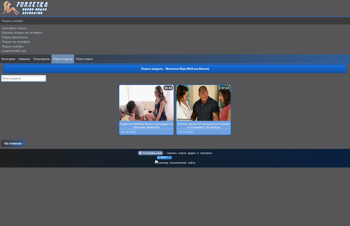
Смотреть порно (14, 28)
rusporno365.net (14, 50)
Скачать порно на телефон (22, 32)
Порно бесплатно (15, 37)
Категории (8, 58)
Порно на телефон (16, 41)
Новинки (24, 58)
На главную (13, 143)
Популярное (41, 58)
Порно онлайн (12, 20)
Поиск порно (84, 58)
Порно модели (63, 58)
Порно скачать (13, 46)
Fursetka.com (152, 153)
